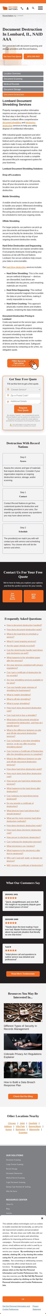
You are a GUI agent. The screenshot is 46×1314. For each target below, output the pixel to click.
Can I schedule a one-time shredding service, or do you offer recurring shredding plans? (23, 744)
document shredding (12, 122)
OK (23, 1299)
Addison (8, 1126)
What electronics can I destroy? (21, 846)
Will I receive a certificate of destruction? (25, 865)
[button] (42, 1218)
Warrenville (34, 1129)
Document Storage (12, 89)
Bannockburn (35, 1126)
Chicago (12, 1123)
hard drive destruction (16, 267)
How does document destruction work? (24, 630)
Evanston (23, 1132)
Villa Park (20, 1126)
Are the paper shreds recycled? (21, 646)
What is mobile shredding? (19, 695)
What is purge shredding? (18, 703)
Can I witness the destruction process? (24, 842)
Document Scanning (13, 79)
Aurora (8, 1129)
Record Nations (8, 16)
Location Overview (12, 73)
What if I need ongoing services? (21, 641)
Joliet (22, 1123)
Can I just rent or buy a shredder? (22, 715)
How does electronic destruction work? (24, 826)
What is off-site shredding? (19, 699)
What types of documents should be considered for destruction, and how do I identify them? (25, 723)
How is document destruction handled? (24, 625)
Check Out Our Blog (23, 1096)
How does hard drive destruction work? (24, 769)
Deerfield (33, 1123)
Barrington (20, 1129)
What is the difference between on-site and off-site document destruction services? (24, 733)
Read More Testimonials (23, 974)
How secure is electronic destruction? (24, 837)
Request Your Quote (23, 409)
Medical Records (11, 84)
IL (15, 16)
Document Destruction (14, 95)
